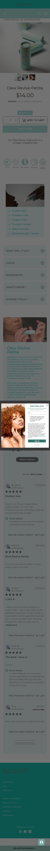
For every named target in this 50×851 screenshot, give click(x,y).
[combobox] (30, 412)
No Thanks (36, 444)
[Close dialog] (47, 405)
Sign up (37, 441)
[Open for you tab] (41, 842)
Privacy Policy (42, 436)
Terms (30, 437)
